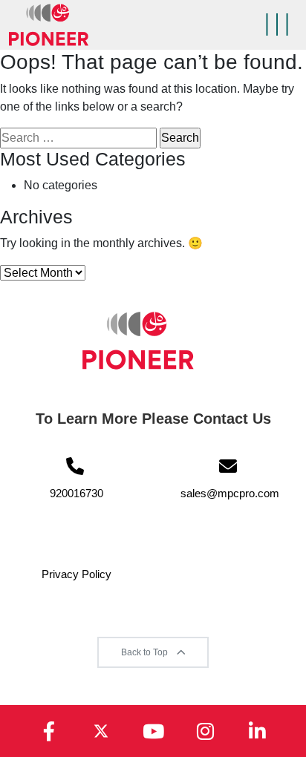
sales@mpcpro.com (229, 493)
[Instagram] (205, 731)
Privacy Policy (76, 574)
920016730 (76, 493)
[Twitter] (101, 731)
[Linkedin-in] (257, 731)
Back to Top (145, 652)
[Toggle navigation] (277, 24)
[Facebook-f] (49, 731)
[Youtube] (153, 731)
